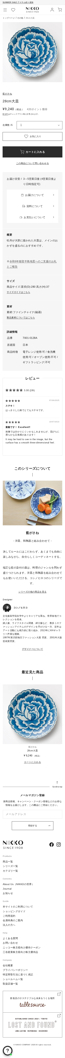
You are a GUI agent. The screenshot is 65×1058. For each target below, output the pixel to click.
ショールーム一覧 (13, 979)
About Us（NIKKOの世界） (18, 884)
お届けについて (34, 195)
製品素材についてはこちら (21, 317)
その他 (20, 18)
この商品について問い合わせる (32, 163)
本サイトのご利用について (18, 906)
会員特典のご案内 (13, 920)
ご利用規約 (9, 915)
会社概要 (8, 965)
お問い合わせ (10, 942)
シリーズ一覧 (10, 866)
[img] (13, 401)
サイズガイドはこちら (18, 292)
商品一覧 (8, 861)
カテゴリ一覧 (10, 870)
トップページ (9, 18)
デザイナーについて (32, 649)
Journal (7, 888)
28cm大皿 (32, 750)
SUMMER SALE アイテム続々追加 (18, 2)
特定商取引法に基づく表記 (18, 974)
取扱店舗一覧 (10, 983)
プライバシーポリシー (15, 970)
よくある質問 (10, 938)
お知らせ (8, 893)
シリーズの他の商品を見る (32, 591)
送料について (35, 206)
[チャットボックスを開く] (7, 1051)
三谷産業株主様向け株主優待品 (20, 952)
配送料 (5, 114)
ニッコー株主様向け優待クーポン (22, 947)
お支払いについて (34, 217)
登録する (32, 825)
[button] (5, 10)
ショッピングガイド (14, 911)
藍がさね (7, 93)
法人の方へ (9, 924)
